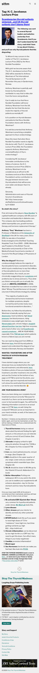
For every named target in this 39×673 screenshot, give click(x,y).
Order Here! (6, 623)
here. (12, 343)
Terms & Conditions (8, 646)
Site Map (5, 655)
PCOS (25, 549)
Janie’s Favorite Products (10, 637)
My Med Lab (20, 505)
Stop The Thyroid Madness (16, 670)
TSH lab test (19, 334)
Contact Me (6, 652)
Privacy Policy (6, 649)
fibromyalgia (7, 324)
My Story (5, 634)
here (30, 367)
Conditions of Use (8, 640)
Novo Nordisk (29, 213)
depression (6, 316)
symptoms (29, 276)
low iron (19, 326)
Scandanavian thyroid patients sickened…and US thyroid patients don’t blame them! (18, 22)
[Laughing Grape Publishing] (17, 607)
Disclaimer (5, 643)
